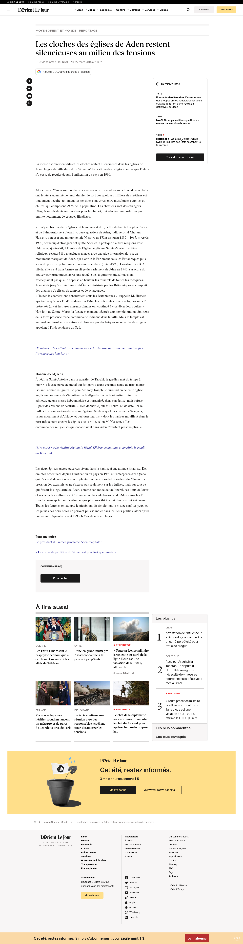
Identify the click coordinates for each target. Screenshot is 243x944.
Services (86, 856)
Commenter (60, 578)
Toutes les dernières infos (180, 157)
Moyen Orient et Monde (56, 30)
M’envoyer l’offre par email (159, 790)
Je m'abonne (196, 938)
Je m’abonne (118, 790)
